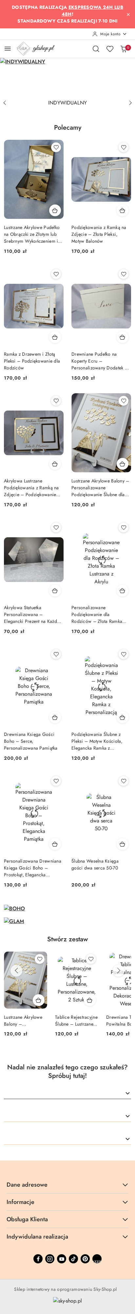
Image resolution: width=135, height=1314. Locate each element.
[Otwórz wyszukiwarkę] (96, 48)
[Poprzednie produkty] (16, 970)
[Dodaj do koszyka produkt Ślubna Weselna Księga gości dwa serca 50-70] (122, 844)
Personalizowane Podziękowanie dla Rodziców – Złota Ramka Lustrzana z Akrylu (96, 614)
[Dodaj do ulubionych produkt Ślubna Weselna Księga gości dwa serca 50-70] (123, 781)
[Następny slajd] (130, 103)
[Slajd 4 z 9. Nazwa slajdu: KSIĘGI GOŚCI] (67, 77)
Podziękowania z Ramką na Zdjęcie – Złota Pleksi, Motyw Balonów (98, 234)
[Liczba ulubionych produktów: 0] (109, 48)
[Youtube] (61, 1258)
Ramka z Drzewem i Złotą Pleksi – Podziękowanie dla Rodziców (32, 361)
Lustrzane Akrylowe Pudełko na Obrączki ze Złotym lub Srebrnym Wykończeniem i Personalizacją (32, 234)
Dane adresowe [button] (27, 1184)
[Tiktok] (73, 1258)
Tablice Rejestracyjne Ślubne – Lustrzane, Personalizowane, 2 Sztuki (25, 1020)
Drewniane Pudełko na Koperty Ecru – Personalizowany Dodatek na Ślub (100, 361)
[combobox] (67, 1093)
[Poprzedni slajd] (5, 103)
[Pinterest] (85, 1258)
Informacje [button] (20, 1202)
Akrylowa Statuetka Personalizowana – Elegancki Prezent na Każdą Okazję (31, 614)
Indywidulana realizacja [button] (37, 1236)
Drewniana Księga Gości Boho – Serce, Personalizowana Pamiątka (31, 741)
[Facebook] (38, 1258)
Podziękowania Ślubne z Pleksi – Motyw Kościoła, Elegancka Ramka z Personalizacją (97, 741)
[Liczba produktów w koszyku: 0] (123, 48)
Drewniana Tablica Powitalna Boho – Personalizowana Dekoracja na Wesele (76, 1020)
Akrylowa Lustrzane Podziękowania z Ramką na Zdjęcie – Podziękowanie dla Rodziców (31, 488)
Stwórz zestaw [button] (67, 939)
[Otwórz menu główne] (7, 48)
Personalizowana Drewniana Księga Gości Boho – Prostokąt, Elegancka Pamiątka (32, 868)
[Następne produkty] (119, 970)
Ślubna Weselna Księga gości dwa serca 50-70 (95, 864)
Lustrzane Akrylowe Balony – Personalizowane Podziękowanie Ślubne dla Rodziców (100, 488)
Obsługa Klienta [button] (27, 1219)
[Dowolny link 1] (97, 1258)
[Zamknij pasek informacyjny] (128, 14)
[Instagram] (49, 1258)
